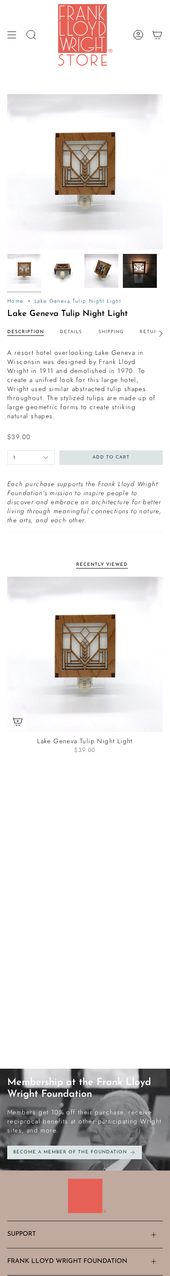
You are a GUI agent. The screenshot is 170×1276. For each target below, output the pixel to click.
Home (15, 301)
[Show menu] (12, 35)
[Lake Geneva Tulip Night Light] (85, 654)
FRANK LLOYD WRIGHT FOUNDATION (67, 1261)
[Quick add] (18, 721)
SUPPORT (21, 1234)
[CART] (157, 35)
